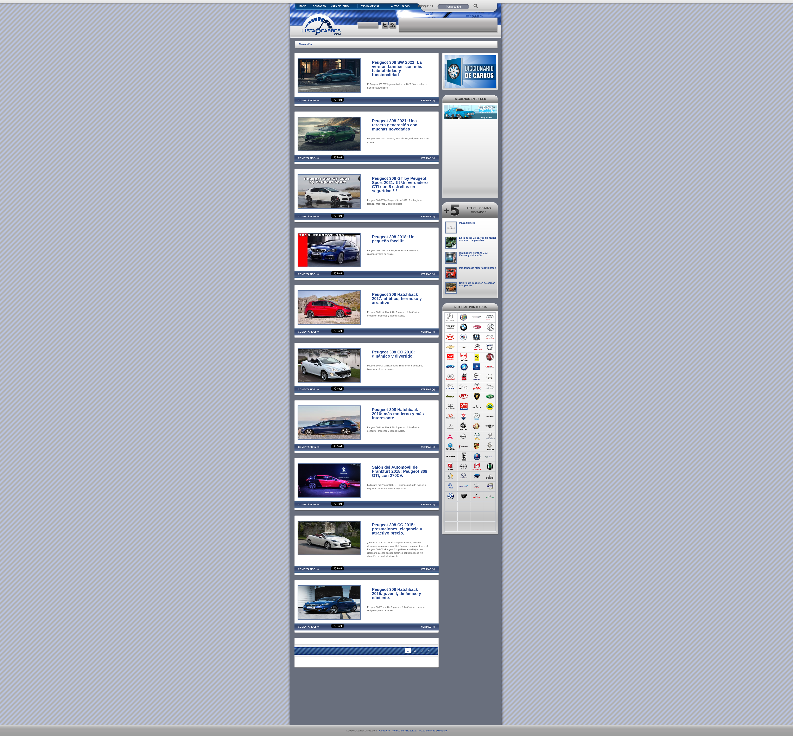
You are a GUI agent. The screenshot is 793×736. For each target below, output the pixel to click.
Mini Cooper (490, 426)
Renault (490, 446)
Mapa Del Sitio (340, 6)
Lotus (490, 406)
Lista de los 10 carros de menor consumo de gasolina (477, 239)
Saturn (450, 466)
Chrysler (463, 347)
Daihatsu (450, 357)
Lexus (450, 406)
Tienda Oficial (370, 6)
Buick (490, 327)
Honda (490, 377)
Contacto (319, 6)
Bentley (450, 327)
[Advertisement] (448, 25)
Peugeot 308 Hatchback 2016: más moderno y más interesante (398, 413)
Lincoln (476, 406)
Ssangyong (463, 476)
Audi (490, 317)
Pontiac (463, 446)
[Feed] (393, 25)
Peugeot (490, 436)
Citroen (476, 347)
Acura (450, 317)
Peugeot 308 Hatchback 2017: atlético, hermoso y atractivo (397, 298)
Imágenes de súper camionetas (477, 268)
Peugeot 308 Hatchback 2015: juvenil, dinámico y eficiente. (396, 593)
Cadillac (463, 337)
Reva (450, 456)
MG (476, 426)
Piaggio (450, 446)
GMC (490, 367)
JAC (476, 387)
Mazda (476, 416)
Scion (463, 466)
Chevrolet (450, 347)
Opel (476, 436)
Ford (450, 367)
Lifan (463, 406)
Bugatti (476, 327)
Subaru (476, 476)
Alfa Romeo (463, 317)
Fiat (490, 357)
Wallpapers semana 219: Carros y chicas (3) (473, 254)
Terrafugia (463, 486)
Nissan (463, 436)
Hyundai (450, 387)
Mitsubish (450, 436)
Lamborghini (476, 397)
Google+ (442, 730)
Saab (476, 456)
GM (476, 367)
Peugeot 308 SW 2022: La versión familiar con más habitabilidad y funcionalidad (397, 68)
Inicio (302, 6)
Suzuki (490, 476)
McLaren (490, 416)
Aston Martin (476, 317)
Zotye (476, 496)
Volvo (490, 486)
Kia (463, 397)
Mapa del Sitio (467, 222)
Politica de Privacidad (404, 730)
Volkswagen (450, 496)
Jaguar (490, 387)
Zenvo (463, 496)
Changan (476, 337)
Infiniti (463, 387)
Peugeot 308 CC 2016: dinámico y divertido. (393, 354)
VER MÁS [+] (428, 100)
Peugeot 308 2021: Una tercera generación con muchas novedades (394, 125)
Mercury (463, 426)
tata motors (450, 486)
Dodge (463, 357)
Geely (463, 367)
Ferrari (476, 357)
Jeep (450, 397)
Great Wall (450, 377)
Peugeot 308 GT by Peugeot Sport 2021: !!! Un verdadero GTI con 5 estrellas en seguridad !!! (400, 184)
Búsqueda (425, 6)
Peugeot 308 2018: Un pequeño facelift (393, 239)
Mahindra (450, 416)
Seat (476, 466)
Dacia (490, 347)
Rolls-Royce (463, 456)
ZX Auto (490, 496)
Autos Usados (400, 6)
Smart (450, 476)
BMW (463, 327)
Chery (490, 337)
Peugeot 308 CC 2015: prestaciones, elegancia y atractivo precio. (397, 529)
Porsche (476, 446)
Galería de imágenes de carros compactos (477, 284)
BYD (450, 337)
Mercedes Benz (450, 426)
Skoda (490, 466)
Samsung (490, 456)
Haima (476, 377)
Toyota (476, 486)
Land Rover (490, 397)
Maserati (463, 416)
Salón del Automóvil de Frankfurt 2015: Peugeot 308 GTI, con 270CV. (399, 471)
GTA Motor (463, 377)
